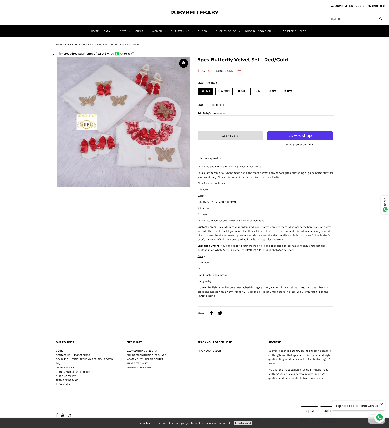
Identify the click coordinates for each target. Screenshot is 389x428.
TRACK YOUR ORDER (209, 350)
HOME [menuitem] (95, 31)
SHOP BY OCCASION (258, 31)
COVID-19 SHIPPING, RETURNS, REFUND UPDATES (84, 359)
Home (59, 44)
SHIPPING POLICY (66, 376)
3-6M (257, 91)
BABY (107, 31)
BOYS (123, 31)
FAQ (58, 363)
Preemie (205, 91)
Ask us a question (210, 158)
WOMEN (157, 31)
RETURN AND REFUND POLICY (73, 371)
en (351, 5)
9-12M (288, 91)
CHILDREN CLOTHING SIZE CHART (146, 355)
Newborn (224, 91)
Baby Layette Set (76, 44)
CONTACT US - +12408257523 (73, 355)
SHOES (202, 31)
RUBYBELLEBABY (194, 12)
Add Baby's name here (211, 113)
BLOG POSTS (63, 384)
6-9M (272, 91)
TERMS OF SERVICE (67, 380)
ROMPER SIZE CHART (139, 367)
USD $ (360, 5)
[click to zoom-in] (183, 63)
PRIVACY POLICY (65, 367)
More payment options (300, 144)
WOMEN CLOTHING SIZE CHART (145, 359)
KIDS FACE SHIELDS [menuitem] (293, 31)
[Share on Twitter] (220, 314)
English (309, 410)
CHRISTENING (180, 31)
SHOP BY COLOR (226, 31)
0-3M (241, 91)
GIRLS (139, 31)
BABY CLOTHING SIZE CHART (143, 350)
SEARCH (60, 350)
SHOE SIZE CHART (137, 363)
